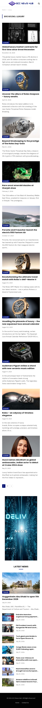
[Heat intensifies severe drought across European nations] (8, 671)
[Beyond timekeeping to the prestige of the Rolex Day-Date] (21, 127)
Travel (6, 592)
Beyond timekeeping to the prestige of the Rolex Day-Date (20, 142)
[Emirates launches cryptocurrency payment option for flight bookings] (8, 617)
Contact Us (25, 703)
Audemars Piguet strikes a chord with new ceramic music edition (19, 367)
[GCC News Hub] (21, 3)
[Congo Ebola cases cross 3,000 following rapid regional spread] (8, 650)
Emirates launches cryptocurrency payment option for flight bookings (26, 616)
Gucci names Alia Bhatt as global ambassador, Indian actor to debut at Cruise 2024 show (20, 462)
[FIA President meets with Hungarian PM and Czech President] (8, 628)
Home (4, 10)
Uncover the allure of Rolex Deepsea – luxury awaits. (20, 95)
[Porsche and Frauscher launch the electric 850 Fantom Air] (21, 216)
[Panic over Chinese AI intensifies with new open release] (8, 661)
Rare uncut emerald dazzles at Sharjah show (18, 186)
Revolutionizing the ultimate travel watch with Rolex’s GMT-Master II (20, 278)
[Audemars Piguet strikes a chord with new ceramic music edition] (21, 352)
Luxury (6, 43)
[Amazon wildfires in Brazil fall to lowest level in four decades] (8, 682)
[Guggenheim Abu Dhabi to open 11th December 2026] (21, 583)
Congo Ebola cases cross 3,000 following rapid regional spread (26, 649)
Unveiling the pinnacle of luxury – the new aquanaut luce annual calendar (21, 322)
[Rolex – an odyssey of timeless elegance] (21, 399)
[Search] (39, 3)
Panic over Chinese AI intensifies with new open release (26, 660)
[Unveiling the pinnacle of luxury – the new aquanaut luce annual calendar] (21, 307)
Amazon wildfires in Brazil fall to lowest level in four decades (26, 681)
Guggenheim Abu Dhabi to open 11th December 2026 (20, 597)
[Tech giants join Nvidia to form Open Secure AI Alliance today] (8, 639)
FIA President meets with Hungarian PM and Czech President (26, 627)
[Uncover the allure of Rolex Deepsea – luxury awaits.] (21, 80)
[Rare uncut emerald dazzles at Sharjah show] (21, 171)
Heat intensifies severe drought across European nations (26, 671)
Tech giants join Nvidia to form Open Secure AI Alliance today (26, 638)
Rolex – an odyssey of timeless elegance (17, 414)
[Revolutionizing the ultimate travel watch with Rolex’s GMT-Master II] (21, 263)
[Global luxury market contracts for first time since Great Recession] (21, 33)
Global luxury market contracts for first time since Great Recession (20, 48)
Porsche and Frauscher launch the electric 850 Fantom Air (19, 231)
